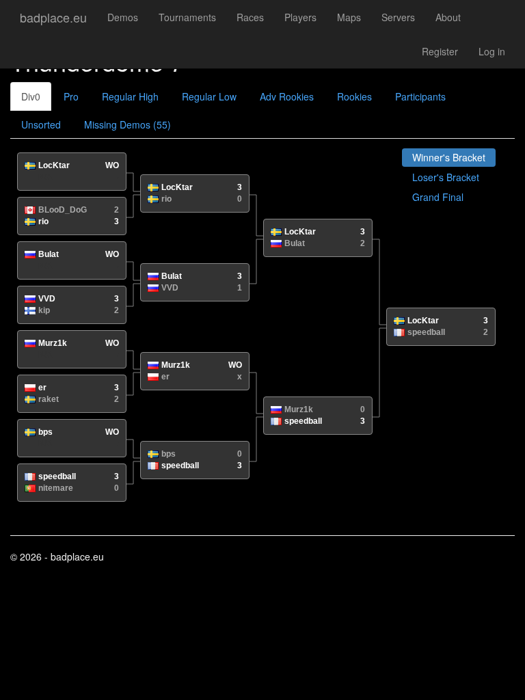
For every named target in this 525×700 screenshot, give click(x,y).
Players (300, 17)
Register (440, 51)
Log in (492, 51)
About (448, 17)
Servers (398, 17)
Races (250, 17)
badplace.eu (53, 17)
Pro (71, 96)
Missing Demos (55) (127, 124)
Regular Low (209, 96)
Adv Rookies (287, 96)
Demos (122, 17)
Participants (420, 96)
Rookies (354, 96)
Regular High (130, 96)
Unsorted (41, 124)
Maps (349, 17)
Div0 (30, 96)
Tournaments (187, 17)
